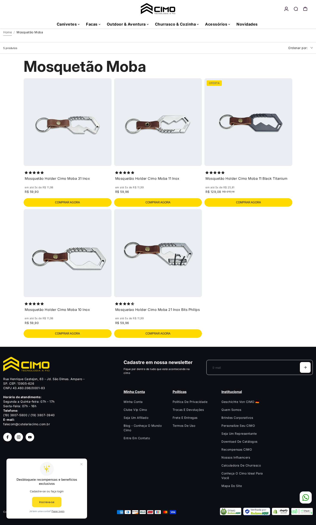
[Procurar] (295, 9)
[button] (35, 172)
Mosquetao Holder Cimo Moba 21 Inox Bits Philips (157, 309)
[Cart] (305, 9)
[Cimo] (158, 9)
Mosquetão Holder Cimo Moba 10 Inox (57, 309)
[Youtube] (30, 437)
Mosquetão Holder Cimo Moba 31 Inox (57, 178)
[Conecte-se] (286, 9)
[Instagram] (18, 437)
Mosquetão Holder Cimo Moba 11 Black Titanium (246, 178)
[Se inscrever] (305, 367)
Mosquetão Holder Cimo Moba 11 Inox (147, 178)
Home (7, 32)
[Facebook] (7, 437)
